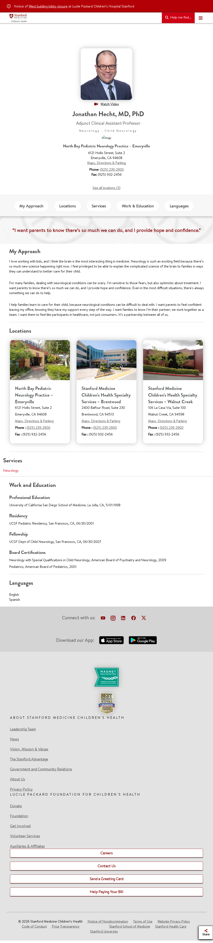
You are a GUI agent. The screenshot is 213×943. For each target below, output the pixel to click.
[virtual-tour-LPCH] (103, 618)
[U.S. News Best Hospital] (106, 703)
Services (99, 206)
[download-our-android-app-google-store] (143, 640)
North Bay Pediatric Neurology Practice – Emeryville (34, 395)
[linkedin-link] (123, 618)
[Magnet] (106, 677)
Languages (179, 206)
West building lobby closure (48, 6)
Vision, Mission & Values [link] (29, 749)
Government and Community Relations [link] (41, 769)
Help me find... (180, 17)
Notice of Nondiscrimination (108, 921)
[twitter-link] (143, 618)
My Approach (31, 206)
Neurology (11, 470)
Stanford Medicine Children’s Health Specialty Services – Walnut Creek (172, 395)
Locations (67, 206)
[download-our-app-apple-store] (111, 640)
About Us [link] (17, 779)
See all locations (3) (106, 187)
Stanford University (104, 931)
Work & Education (138, 206)
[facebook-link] (133, 618)
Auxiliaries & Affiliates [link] (27, 846)
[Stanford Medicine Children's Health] (84, 18)
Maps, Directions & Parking (106, 162)
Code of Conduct (34, 926)
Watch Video (109, 104)
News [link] (14, 739)
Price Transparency (65, 926)
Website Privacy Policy (173, 921)
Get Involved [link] (20, 826)
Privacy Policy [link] (21, 789)
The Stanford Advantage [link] (29, 759)
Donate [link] (16, 806)
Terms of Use (142, 921)
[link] (106, 691)
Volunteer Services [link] (25, 836)
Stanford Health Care (170, 926)
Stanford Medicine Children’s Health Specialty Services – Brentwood (106, 395)
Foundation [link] (19, 816)
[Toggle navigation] (200, 18)
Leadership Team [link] (23, 729)
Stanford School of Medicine (129, 926)
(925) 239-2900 (112, 169)
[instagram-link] (113, 618)
